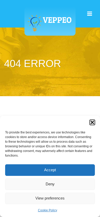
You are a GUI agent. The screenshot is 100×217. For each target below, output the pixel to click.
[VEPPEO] (50, 18)
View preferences (50, 198)
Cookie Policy (47, 210)
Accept (50, 170)
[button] (92, 122)
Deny (50, 184)
